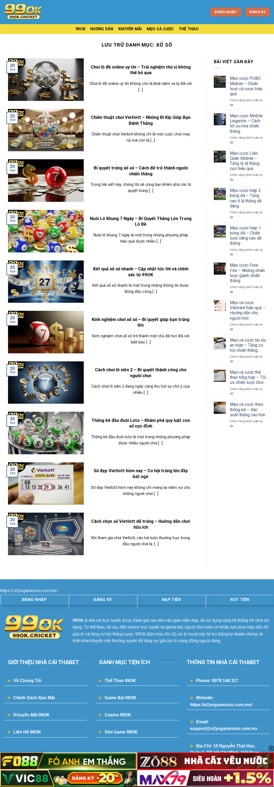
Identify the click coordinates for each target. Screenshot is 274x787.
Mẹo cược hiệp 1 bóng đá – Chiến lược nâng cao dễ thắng (245, 235)
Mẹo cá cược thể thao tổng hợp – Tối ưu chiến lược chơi (248, 377)
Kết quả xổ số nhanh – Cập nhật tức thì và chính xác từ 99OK (140, 271)
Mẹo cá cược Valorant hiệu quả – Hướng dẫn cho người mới (247, 310)
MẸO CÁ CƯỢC (160, 29)
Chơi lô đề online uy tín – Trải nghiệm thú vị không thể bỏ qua (141, 70)
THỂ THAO (189, 29)
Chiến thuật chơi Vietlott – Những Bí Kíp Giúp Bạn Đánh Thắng (141, 120)
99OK (80, 29)
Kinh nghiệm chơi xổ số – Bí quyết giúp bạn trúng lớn (140, 322)
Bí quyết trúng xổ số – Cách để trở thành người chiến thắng (141, 170)
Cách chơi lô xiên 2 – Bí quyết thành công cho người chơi (141, 372)
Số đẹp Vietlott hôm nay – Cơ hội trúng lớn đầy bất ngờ (141, 473)
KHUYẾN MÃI (130, 29)
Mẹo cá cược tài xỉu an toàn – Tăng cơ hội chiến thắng (248, 345)
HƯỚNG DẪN (101, 29)
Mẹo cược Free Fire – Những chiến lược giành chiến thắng (247, 273)
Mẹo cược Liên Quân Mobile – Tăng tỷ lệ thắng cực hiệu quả (245, 161)
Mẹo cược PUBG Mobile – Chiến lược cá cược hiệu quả (246, 86)
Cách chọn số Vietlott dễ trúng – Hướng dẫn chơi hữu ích (140, 524)
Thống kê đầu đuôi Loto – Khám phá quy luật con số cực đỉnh (141, 423)
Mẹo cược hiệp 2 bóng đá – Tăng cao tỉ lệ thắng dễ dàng (245, 198)
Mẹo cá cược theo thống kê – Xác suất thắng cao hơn (247, 409)
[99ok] (31, 12)
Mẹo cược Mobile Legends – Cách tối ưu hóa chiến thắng (246, 123)
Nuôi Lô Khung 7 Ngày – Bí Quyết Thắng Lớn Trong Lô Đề (141, 221)
